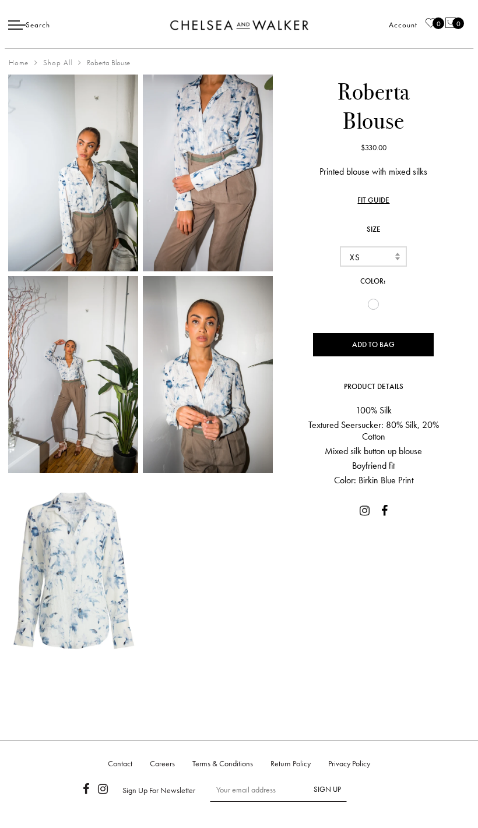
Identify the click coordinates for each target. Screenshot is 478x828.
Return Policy (290, 763)
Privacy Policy (349, 763)
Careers (162, 763)
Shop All (57, 63)
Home (19, 63)
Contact (120, 763)
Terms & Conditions (222, 763)
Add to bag (373, 344)
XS (355, 257)
